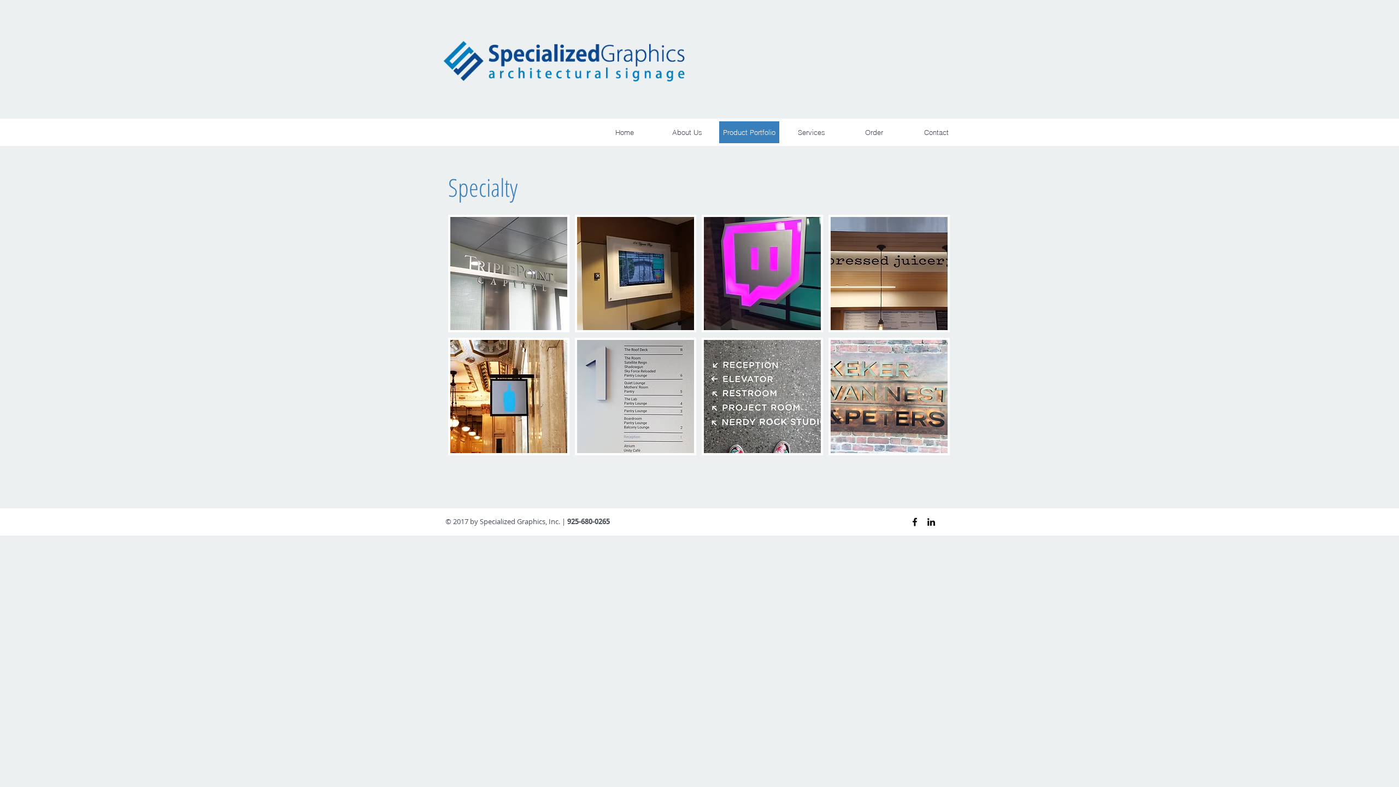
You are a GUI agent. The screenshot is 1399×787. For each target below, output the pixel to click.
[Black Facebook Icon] (914, 521)
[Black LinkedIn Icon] (931, 521)
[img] (508, 273)
